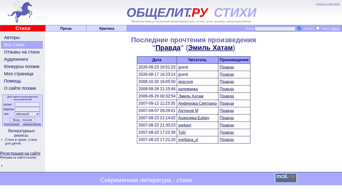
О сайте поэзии (20, 88)
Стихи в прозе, (16, 140)
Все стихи (14, 44)
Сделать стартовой (327, 3)
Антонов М (188, 110)
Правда (168, 48)
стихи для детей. (21, 141)
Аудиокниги (16, 59)
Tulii (182, 132)
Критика (106, 28)
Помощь (12, 81)
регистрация (11, 123)
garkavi (184, 125)
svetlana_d (188, 140)
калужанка (188, 89)
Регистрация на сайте (20, 153)
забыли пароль (32, 123)
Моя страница (18, 73)
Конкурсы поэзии (21, 66)
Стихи (23, 28)
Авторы (12, 37)
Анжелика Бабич (193, 118)
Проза (65, 28)
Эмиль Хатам (210, 48)
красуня (185, 82)
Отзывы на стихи (22, 52)
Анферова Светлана (197, 103)
